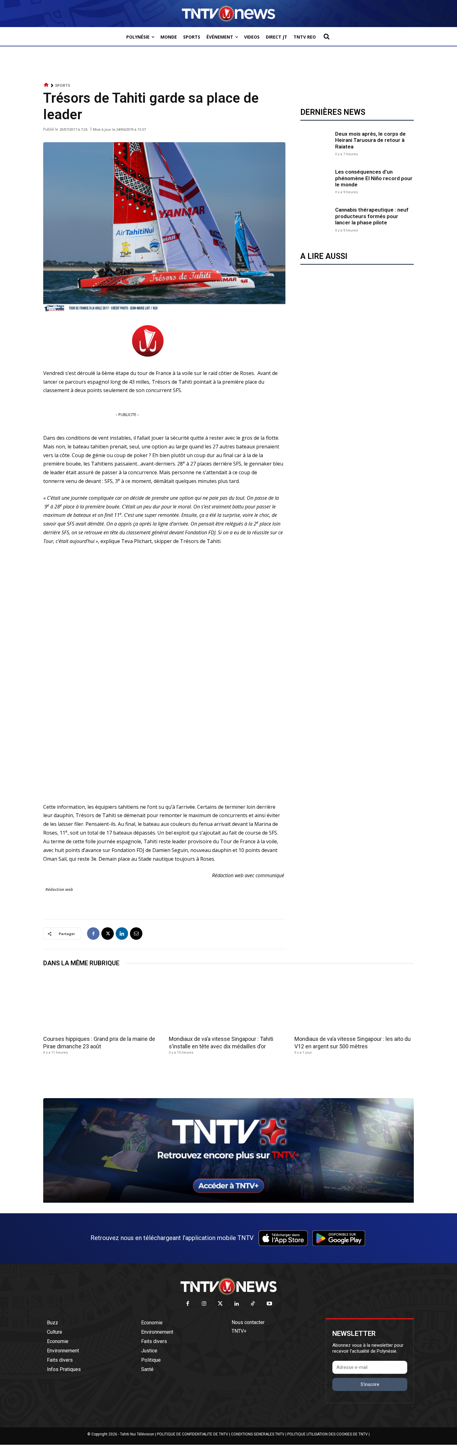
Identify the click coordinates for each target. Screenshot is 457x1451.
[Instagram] (204, 1304)
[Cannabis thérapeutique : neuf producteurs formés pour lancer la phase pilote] (316, 219)
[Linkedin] (122, 933)
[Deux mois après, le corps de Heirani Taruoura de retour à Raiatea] (316, 143)
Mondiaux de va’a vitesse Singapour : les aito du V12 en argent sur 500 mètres (352, 1042)
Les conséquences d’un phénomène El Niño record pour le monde (374, 178)
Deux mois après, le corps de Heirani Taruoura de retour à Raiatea (370, 140)
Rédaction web (59, 889)
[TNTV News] (228, 1286)
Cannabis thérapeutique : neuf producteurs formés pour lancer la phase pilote (372, 216)
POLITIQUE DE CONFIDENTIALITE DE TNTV (192, 1434)
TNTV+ (239, 1331)
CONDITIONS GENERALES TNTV (257, 1434)
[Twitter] (220, 1304)
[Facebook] (93, 933)
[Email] (136, 933)
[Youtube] (269, 1304)
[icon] (46, 85)
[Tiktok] (253, 1304)
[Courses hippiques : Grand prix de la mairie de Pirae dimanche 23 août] (103, 1003)
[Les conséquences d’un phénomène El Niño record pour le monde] (316, 181)
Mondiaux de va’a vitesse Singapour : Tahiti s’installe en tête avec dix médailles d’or (221, 1042)
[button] (326, 36)
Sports (62, 85)
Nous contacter (248, 1322)
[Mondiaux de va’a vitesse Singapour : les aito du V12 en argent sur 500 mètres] (354, 1003)
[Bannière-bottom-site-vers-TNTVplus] (228, 1201)
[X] (107, 933)
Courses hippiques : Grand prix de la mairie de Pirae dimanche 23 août (99, 1042)
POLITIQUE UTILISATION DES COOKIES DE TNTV (327, 1434)
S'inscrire (370, 1384)
